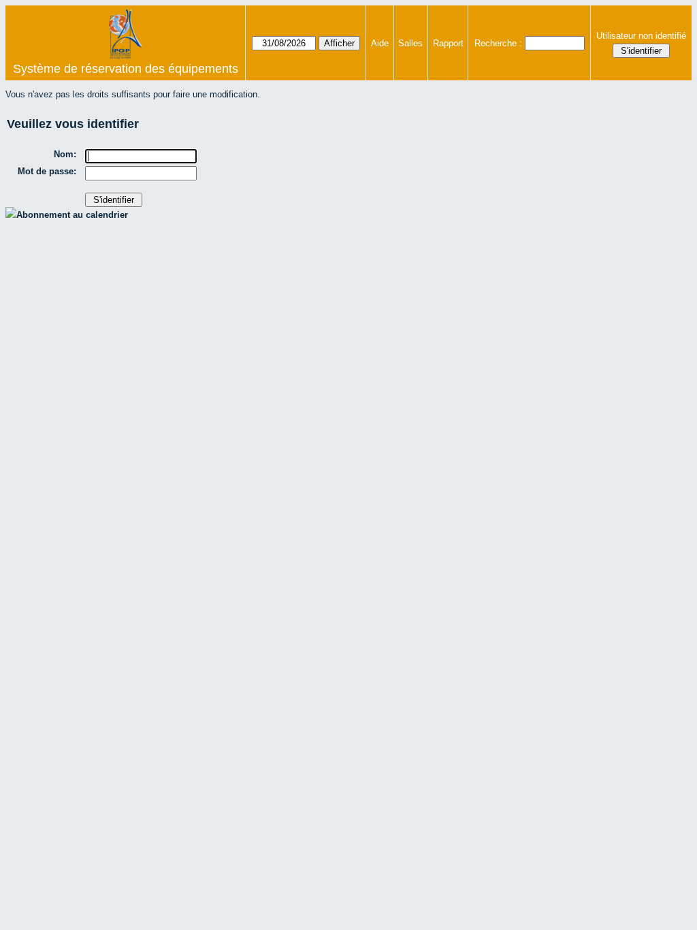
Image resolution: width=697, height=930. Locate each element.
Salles (410, 43)
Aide (380, 43)
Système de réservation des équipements (125, 69)
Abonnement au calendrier (72, 215)
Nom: (65, 154)
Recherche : (498, 43)
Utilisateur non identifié (641, 36)
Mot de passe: (47, 171)
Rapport (448, 43)
